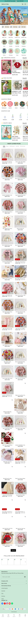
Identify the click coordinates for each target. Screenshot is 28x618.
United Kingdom (4, 588)
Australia (3, 590)
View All (25, 58)
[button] (25, 4)
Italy (2, 593)
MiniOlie (15, 611)
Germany (3, 596)
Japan (2, 598)
